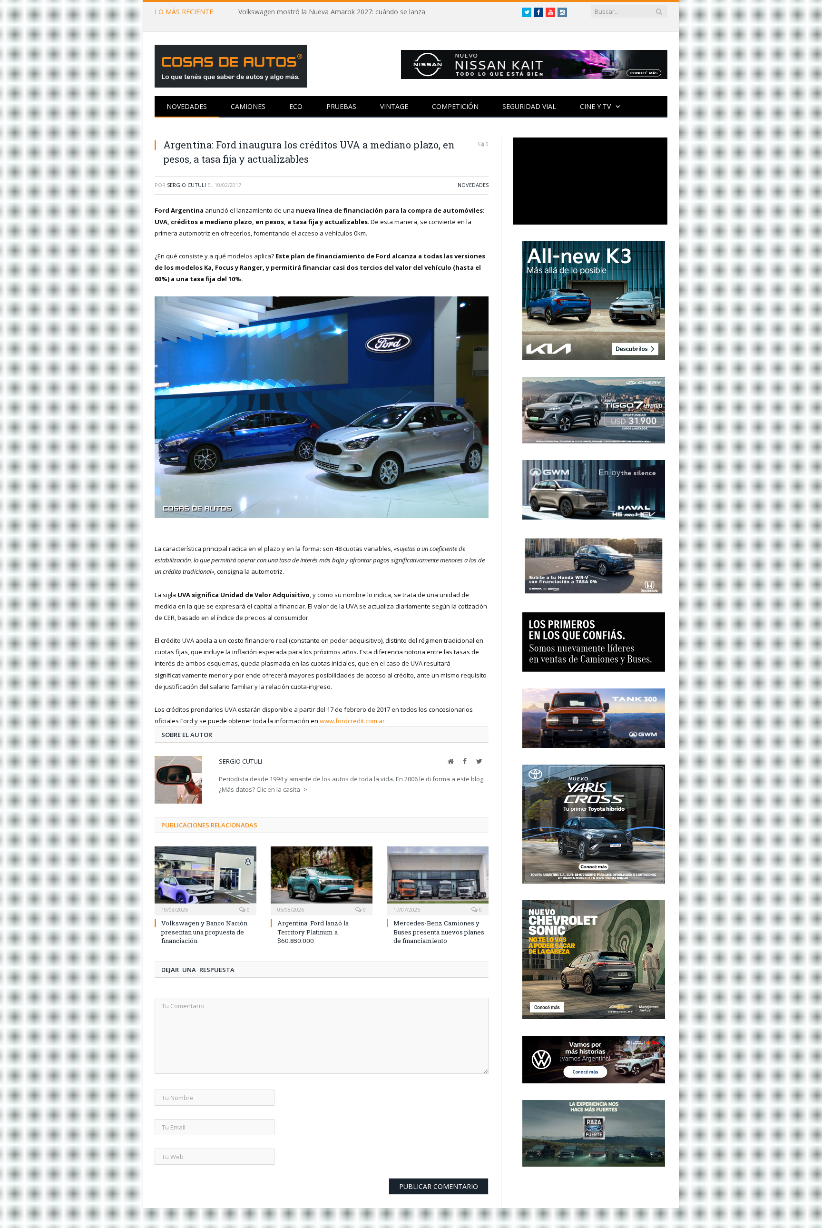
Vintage (394, 106)
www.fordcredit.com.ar (352, 721)
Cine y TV (595, 106)
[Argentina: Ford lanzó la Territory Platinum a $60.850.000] (321, 879)
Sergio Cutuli (186, 184)
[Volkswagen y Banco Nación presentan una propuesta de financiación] (205, 879)
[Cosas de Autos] (231, 64)
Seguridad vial (529, 106)
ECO (296, 106)
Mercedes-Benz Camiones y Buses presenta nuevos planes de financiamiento (438, 931)
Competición (455, 106)
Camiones (248, 106)
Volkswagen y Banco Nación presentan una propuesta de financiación (204, 931)
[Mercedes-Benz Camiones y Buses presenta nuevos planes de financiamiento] (438, 879)
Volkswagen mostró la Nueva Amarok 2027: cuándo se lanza (331, 12)
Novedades (186, 106)
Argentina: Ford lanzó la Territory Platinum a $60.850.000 (313, 931)
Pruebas (341, 106)
